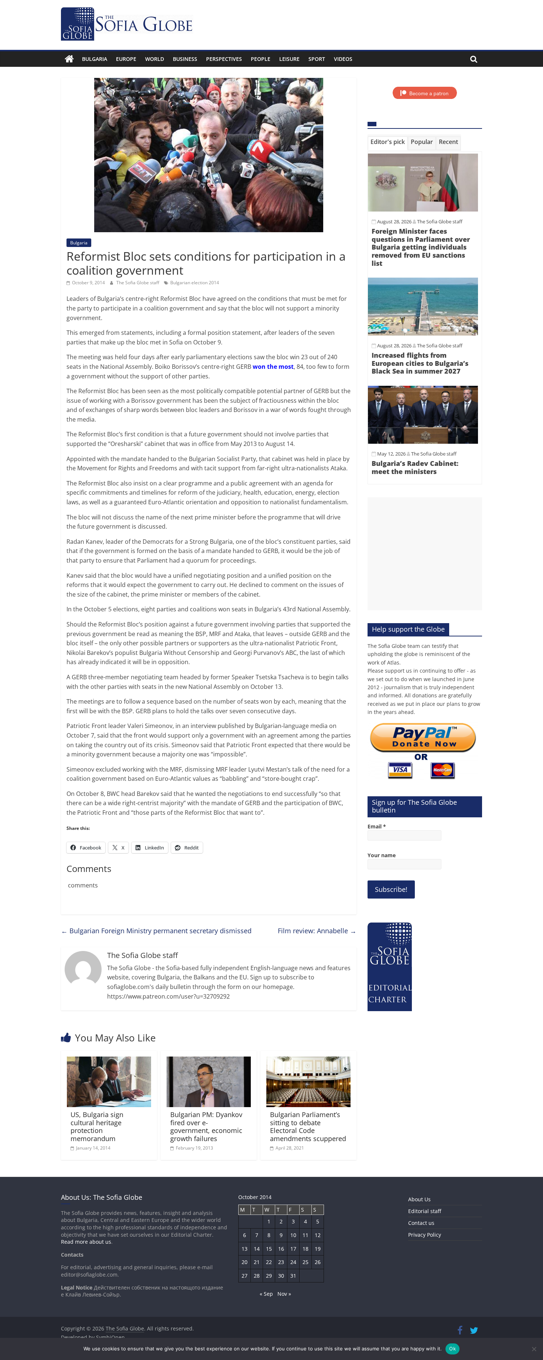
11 (305, 1235)
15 (269, 1248)
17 (293, 1248)
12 (318, 1235)
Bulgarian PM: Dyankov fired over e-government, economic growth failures (206, 1126)
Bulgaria (94, 58)
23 (281, 1261)
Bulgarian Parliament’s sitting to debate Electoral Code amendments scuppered (308, 1126)
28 (257, 1275)
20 (244, 1261)
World (154, 58)
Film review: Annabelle (317, 930)
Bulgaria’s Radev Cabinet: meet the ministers (415, 467)
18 (305, 1248)
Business (185, 58)
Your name (382, 855)
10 (293, 1235)
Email (377, 826)
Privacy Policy (424, 1234)
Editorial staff (424, 1211)
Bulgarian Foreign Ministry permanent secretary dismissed (156, 930)
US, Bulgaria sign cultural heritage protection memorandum (97, 1126)
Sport (316, 58)
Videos (343, 58)
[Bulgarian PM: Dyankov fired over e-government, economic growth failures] (209, 1061)
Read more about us (86, 1241)
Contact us (421, 1222)
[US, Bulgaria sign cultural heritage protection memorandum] (109, 1061)
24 (293, 1261)
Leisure (289, 58)
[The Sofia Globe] (69, 59)
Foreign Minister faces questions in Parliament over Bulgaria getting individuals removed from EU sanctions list (421, 247)
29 (269, 1275)
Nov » (284, 1293)
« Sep (266, 1293)
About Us (419, 1199)
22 (269, 1261)
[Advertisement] (425, 553)
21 (257, 1261)
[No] (533, 1349)
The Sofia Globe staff (138, 282)
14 (257, 1248)
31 (293, 1275)
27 (244, 1275)
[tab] (388, 143)
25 (305, 1261)
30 (281, 1275)
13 (244, 1248)
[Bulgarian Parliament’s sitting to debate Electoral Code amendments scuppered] (308, 1061)
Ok (452, 1349)
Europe (126, 58)
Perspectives (224, 58)
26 (318, 1261)
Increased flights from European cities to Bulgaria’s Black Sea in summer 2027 (420, 363)
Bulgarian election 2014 (194, 282)
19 (318, 1248)
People (260, 58)
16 (281, 1248)
